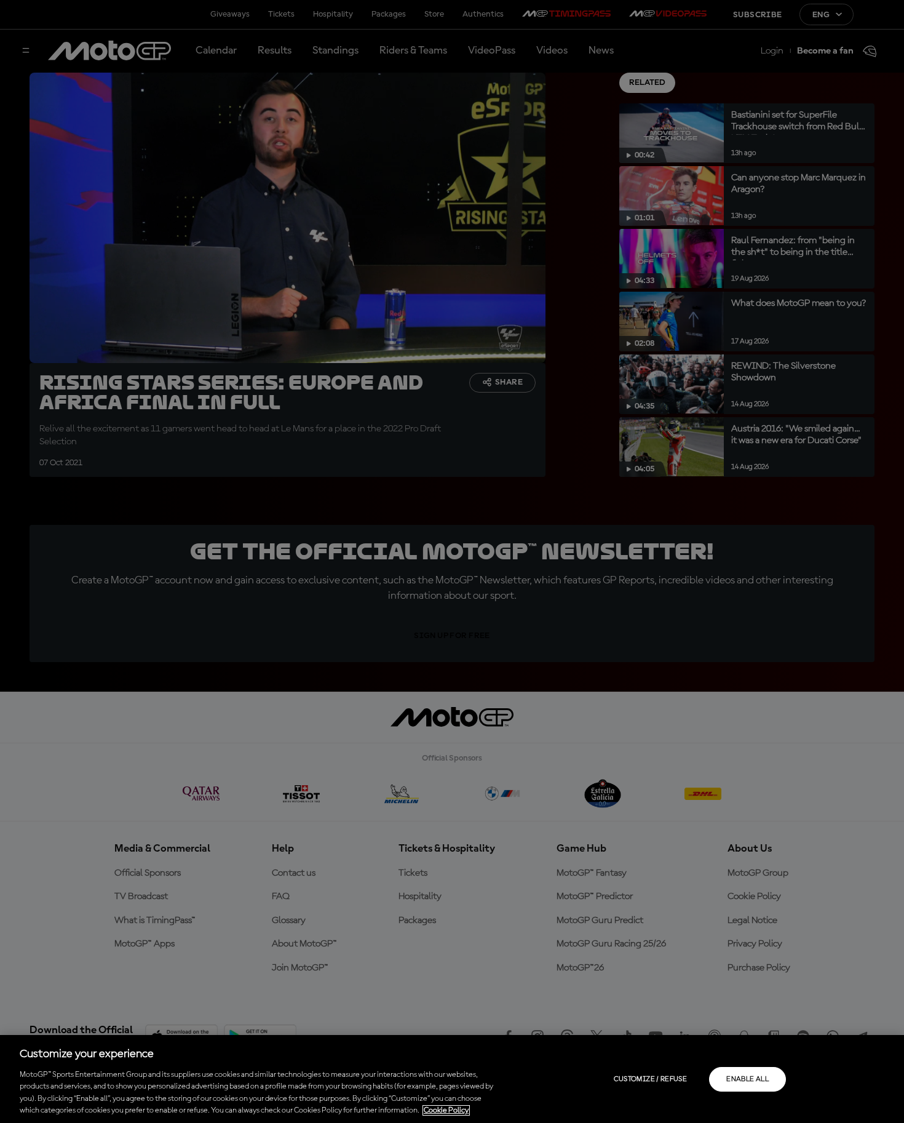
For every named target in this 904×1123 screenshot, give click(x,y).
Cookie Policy (446, 1110)
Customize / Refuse (650, 1079)
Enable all (747, 1079)
